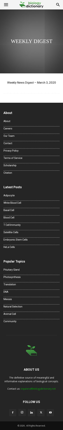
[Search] (58, 4)
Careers (8, 128)
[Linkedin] (31, 412)
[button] (6, 4)
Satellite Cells (11, 232)
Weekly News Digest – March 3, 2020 (31, 82)
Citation (8, 172)
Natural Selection (13, 306)
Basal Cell (9, 210)
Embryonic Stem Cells (16, 239)
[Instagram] (22, 412)
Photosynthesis (12, 277)
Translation (10, 284)
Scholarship (10, 165)
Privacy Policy (11, 150)
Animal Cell (10, 314)
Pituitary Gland (12, 269)
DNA (6, 291)
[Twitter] (40, 412)
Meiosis (8, 299)
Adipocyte (9, 195)
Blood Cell (9, 217)
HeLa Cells (9, 247)
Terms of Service (13, 158)
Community (10, 321)
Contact (8, 143)
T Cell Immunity (12, 225)
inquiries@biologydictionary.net (38, 388)
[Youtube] (50, 412)
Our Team (9, 135)
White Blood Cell (12, 202)
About (7, 121)
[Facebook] (12, 412)
